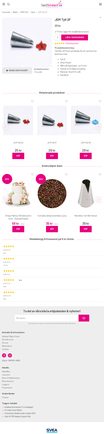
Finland (5, 397)
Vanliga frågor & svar (11, 336)
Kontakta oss (7, 339)
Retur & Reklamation (11, 378)
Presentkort (7, 387)
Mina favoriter (8, 381)
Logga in (5, 384)
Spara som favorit (18, 70)
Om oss (5, 343)
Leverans (6, 375)
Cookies (5, 349)
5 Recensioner (72, 43)
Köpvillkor (6, 371)
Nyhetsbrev (7, 346)
